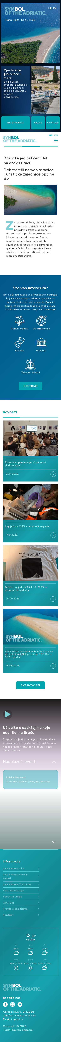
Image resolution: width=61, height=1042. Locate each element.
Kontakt (8, 915)
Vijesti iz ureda (12, 896)
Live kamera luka (13, 868)
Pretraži (30, 386)
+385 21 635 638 (25, 1015)
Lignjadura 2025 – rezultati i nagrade (27, 526)
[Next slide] (54, 842)
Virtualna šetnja (13, 890)
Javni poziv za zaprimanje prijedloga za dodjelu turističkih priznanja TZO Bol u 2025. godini (29, 654)
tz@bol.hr (17, 1019)
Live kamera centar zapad (15, 876)
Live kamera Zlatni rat (17, 884)
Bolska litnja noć (16, 777)
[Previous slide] (54, 762)
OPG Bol (8, 902)
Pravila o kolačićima (15, 908)
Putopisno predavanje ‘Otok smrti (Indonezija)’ (25, 464)
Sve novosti (30, 685)
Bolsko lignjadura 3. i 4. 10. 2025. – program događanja (26, 589)
